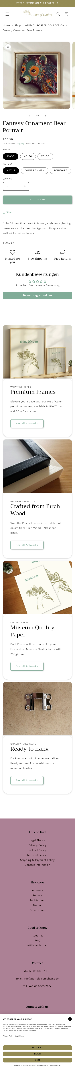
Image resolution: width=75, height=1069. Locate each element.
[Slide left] (29, 116)
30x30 (11, 156)
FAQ (37, 940)
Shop (18, 25)
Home (7, 25)
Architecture (37, 900)
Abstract (37, 890)
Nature (37, 905)
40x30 (28, 156)
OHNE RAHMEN (34, 170)
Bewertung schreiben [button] (37, 295)
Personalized (37, 910)
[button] (7, 14)
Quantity (7, 178)
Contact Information (37, 864)
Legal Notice (37, 840)
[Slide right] (46, 116)
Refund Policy (37, 850)
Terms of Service (37, 855)
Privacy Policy (37, 845)
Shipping (20, 144)
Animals (37, 895)
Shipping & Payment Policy (37, 860)
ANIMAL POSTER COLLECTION (44, 25)
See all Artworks (27, 423)
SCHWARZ (60, 170)
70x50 (45, 156)
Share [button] (9, 212)
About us (37, 935)
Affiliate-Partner (37, 945)
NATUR (11, 170)
